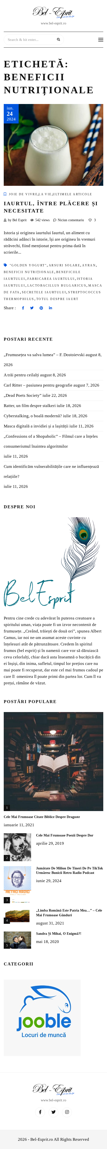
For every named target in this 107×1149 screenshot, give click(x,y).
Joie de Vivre (23, 194)
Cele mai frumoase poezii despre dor (64, 835)
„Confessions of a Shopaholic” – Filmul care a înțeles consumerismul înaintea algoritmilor (51, 441)
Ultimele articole (72, 194)
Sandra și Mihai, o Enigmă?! (58, 934)
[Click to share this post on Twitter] (32, 308)
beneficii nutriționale (29, 272)
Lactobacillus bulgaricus (57, 285)
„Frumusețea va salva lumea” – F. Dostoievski (44, 354)
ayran (89, 265)
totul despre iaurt (57, 299)
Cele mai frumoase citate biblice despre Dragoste (42, 817)
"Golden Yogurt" (28, 265)
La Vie (45, 194)
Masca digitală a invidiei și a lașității (36, 426)
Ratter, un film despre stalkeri (30, 405)
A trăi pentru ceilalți (21, 375)
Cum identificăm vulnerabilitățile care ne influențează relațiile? (51, 471)
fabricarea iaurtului (51, 279)
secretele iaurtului (44, 292)
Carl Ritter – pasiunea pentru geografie (38, 385)
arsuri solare (64, 265)
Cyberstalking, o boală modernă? (33, 416)
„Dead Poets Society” (23, 395)
